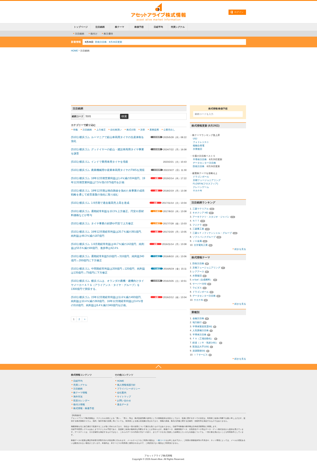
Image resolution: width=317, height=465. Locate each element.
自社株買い (116, 129)
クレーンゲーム (201, 187)
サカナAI (197, 190)
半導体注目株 (200, 159)
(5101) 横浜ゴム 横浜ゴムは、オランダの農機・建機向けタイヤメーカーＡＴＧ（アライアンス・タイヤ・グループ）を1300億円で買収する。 (107, 284)
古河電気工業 (201, 245)
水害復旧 (197, 149)
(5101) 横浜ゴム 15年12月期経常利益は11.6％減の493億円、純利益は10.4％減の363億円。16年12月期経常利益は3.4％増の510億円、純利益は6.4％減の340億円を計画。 (107, 301)
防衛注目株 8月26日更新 (108, 42)
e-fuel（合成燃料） (202, 279)
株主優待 (108, 33)
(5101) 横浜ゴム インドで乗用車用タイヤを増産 (99, 161)
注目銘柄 (100, 27)
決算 (142, 129)
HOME (74, 50)
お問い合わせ (124, 400)
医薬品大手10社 (201, 346)
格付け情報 (79, 404)
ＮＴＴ (196, 220)
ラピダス (197, 287)
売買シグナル (178, 27)
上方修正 (101, 129)
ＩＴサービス (201, 354)
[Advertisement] (158, 79)
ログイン (239, 12)
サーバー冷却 (199, 283)
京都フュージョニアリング (207, 180)
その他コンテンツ (124, 374)
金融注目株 (198, 318)
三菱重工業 (198, 228)
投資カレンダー (81, 400)
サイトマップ (124, 396)
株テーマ (119, 27)
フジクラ (197, 225)
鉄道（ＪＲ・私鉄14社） (205, 342)
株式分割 (131, 129)
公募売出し (169, 129)
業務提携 (154, 129)
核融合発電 (198, 145)
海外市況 (78, 396)
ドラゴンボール (201, 176)
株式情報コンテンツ (81, 374)
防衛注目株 (198, 166)
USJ (195, 138)
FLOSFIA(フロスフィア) (205, 183)
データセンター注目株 (204, 162)
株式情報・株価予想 (83, 408)
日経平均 (158, 27)
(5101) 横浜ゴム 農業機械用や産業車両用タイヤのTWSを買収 (108, 169)
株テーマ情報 (80, 392)
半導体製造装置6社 (202, 326)
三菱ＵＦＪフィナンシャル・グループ (212, 233)
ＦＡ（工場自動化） (203, 338)
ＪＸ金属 (197, 241)
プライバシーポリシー (128, 388)
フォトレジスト (201, 142)
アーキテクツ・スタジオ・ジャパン (211, 216)
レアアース (198, 271)
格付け (93, 33)
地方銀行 (197, 322)
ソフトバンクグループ (204, 237)
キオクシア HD (200, 212)
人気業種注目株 (201, 330)
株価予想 (139, 27)
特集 (75, 129)
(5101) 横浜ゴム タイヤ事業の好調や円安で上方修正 (102, 223)
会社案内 (121, 392)
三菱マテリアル (201, 208)
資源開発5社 (199, 350)
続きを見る (240, 249)
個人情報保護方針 (126, 385)
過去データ (123, 404)
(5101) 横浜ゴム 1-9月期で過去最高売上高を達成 (100, 202)
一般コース (160, 440)
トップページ (81, 27)
